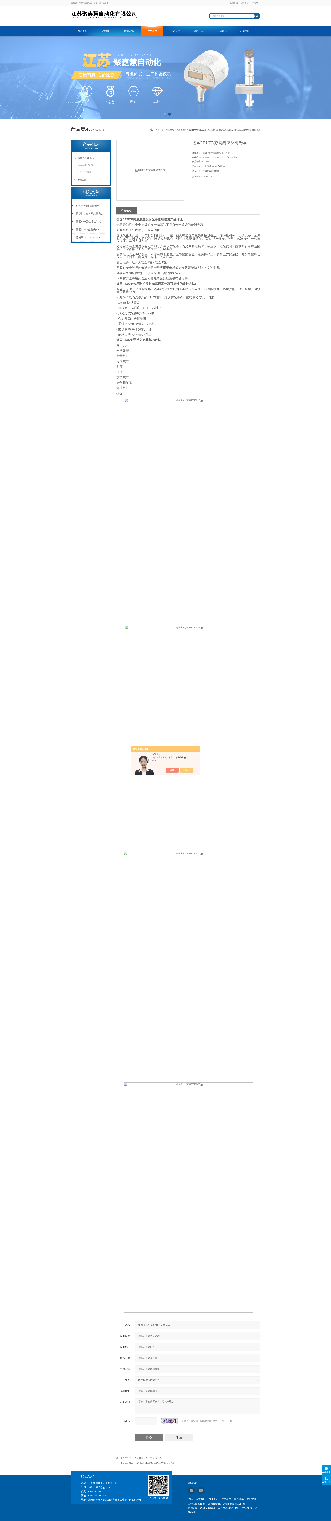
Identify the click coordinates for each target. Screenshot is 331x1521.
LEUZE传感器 (84, 171)
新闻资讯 (129, 31)
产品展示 (152, 31)
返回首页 (234, 3)
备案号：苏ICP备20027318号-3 (224, 1508)
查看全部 (82, 180)
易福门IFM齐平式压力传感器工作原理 (90, 213)
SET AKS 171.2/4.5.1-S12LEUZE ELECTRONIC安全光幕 (150, 1463)
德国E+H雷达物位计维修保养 (90, 221)
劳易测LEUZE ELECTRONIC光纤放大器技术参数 (90, 237)
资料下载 (199, 31)
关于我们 (106, 31)
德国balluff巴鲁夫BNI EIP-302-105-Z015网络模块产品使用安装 (90, 229)
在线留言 (244, 3)
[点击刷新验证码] (169, 1421)
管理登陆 (252, 1499)
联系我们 (255, 3)
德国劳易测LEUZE (87, 158)
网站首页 (82, 31)
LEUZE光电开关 (85, 165)
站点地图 (240, 1504)
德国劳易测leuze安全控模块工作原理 (90, 205)
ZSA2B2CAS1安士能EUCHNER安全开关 (143, 1458)
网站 (190, 1499)
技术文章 (175, 31)
